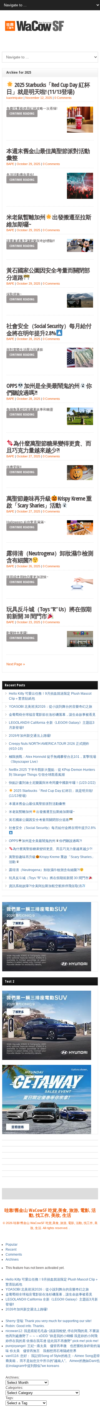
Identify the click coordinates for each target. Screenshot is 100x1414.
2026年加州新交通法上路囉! (30, 736)
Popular (12, 1244)
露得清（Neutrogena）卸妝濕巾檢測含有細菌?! (49, 556)
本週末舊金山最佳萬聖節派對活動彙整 (48, 154)
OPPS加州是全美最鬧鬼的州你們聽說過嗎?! (49, 389)
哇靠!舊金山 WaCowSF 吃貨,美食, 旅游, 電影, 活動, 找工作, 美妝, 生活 (50, 1212)
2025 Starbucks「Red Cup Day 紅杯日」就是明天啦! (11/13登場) (47, 88)
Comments (14, 1254)
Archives (12, 1259)
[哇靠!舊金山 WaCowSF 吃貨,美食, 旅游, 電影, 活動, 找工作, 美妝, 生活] (34, 32)
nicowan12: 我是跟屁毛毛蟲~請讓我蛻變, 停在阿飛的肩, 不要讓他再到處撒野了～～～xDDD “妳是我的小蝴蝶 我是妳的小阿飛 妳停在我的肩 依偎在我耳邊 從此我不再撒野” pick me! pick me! (52, 1336)
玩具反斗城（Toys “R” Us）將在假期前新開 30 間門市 (48, 612)
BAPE (10, 164)
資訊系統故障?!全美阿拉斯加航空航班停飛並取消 (45, 886)
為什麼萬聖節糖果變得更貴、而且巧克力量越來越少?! (48, 446)
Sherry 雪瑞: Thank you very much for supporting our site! (48, 1321)
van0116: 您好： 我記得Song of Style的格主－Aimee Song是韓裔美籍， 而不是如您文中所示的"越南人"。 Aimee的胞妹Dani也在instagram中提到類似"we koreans (53, 1361)
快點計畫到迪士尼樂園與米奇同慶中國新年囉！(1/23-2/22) (52, 783)
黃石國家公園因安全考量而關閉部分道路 (48, 273)
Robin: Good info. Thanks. (25, 1326)
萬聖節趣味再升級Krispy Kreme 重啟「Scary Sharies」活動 (48, 501)
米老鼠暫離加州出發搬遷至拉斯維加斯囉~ (48, 220)
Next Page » (15, 664)
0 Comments (63, 97)
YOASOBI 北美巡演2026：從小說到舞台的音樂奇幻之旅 (50, 707)
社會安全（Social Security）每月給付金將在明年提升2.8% (48, 329)
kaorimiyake (14, 97)
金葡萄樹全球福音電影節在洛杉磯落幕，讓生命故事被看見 (52, 715)
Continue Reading (21, 113)
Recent (11, 1249)
